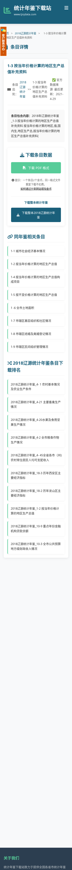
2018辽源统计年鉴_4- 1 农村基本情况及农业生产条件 (35, 386)
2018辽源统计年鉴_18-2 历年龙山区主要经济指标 (36, 493)
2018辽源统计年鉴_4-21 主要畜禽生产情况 (36, 404)
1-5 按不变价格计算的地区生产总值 (34, 295)
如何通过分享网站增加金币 (36, 189)
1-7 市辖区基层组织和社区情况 (31, 321)
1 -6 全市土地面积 (22, 308)
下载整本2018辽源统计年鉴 (38, 215)
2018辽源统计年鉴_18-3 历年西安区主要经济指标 (36, 475)
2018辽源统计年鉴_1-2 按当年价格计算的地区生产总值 (35, 510)
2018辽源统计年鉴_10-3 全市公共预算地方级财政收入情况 (36, 546)
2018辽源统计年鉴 (25, 33)
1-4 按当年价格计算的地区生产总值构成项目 (35, 279)
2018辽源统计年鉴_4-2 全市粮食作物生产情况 (35, 439)
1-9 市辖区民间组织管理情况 (29, 347)
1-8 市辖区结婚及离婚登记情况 (31, 334)
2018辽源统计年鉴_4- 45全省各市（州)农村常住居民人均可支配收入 (36, 457)
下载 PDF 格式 (38, 168)
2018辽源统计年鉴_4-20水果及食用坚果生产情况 (35, 422)
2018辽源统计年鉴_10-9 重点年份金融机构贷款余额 (36, 528)
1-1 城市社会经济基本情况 (28, 251)
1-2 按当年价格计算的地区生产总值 (34, 264)
